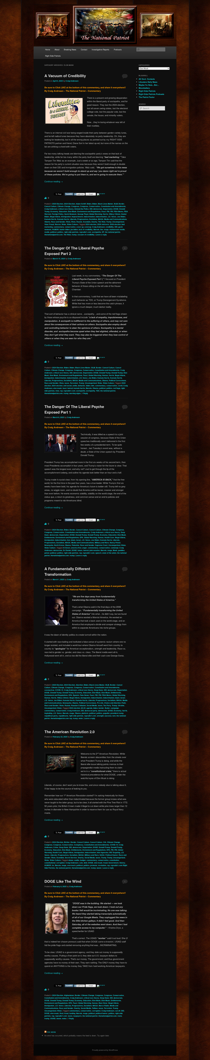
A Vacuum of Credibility (65, 75)
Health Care (109, 537)
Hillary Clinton (114, 214)
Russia (79, 221)
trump (74, 234)
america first (76, 547)
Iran (68, 540)
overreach (71, 865)
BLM (116, 203)
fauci (65, 388)
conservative (70, 227)
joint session (94, 550)
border (101, 708)
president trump (116, 713)
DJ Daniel (67, 550)
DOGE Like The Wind (62, 881)
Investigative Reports (100, 49)
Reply (85, 393)
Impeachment (77, 216)
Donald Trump (105, 372)
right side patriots (71, 232)
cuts (81, 862)
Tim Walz (101, 221)
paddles (121, 550)
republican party (51, 715)
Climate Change (63, 206)
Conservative (94, 206)
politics (60, 232)
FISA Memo (118, 211)
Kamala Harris (50, 219)
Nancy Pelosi (115, 542)
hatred (70, 388)
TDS (97, 390)
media (46, 232)
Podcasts (118, 49)
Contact (84, 49)
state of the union (109, 553)
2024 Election (69, 203)
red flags (116, 388)
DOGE (115, 209)
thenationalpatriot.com (53, 234)
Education (63, 211)
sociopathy (90, 390)
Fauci (103, 211)
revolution (102, 865)
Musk (115, 550)
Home (47, 49)
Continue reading (53, 181)
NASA (102, 855)
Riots (68, 221)
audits (76, 860)
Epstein (76, 695)
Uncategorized (118, 221)
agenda (89, 708)
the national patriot (112, 232)
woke (81, 718)
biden (88, 385)
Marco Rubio (104, 1005)
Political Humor (111, 855)
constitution (114, 860)
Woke (64, 224)
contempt (114, 547)
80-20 (83, 708)
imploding (48, 713)
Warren (58, 224)
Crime (55, 847)
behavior (81, 385)
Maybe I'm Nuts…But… (149, 85)
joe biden (74, 229)
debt (85, 862)
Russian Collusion (78, 705)
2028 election (115, 224)
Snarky (94, 221)
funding (72, 1013)
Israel (78, 540)
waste (99, 868)
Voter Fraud (49, 224)
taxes (67, 383)
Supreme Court (101, 545)
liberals (96, 229)
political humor (102, 1013)
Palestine (75, 545)
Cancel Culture (50, 206)
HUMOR (55, 229)
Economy (54, 211)
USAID (53, 1018)
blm (92, 385)
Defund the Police (81, 209)
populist (106, 713)
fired (61, 1013)
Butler (107, 708)
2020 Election (57, 203)
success (108, 715)
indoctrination (89, 216)
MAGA (100, 219)
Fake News (84, 695)
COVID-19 (59, 690)
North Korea (59, 545)
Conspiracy (78, 844)
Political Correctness (117, 380)
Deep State (98, 690)
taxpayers (77, 1016)
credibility (110, 227)
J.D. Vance (112, 216)
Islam (73, 540)
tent (114, 715)
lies (101, 229)
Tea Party (107, 705)
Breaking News (70, 49)
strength (100, 715)
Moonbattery (144, 88)
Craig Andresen (72, 81)
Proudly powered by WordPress (105, 1050)
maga (106, 229)
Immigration (66, 216)
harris (124, 710)
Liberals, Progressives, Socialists (83, 219)
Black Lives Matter (105, 203)
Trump (108, 221)
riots (57, 390)
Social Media (92, 705)
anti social (67, 385)
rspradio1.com (85, 232)
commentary (59, 227)
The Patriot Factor (147, 97)
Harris (105, 214)
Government (113, 862)
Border (121, 203)
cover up (80, 227)
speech (98, 553)
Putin (124, 703)
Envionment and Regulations (89, 211)
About (57, 49)
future (80, 550)
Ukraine (121, 705)
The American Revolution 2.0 (69, 731)
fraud (105, 862)
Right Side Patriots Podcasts (151, 94)
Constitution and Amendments (113, 206)
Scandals (87, 221)
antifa (75, 385)
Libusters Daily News (148, 82)
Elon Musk (72, 211)
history (122, 862)
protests (93, 865)
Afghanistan (69, 995)
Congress (75, 206)
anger (84, 547)
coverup (87, 227)
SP (103, 232)
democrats (97, 209)
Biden (89, 203)
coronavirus (49, 690)
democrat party (91, 710)
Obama (47, 221)
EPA (81, 537)
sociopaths (96, 232)
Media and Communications (115, 219)
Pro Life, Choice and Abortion (109, 703)
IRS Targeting (114, 852)
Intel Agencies (102, 852)
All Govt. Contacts (147, 79)
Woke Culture (72, 224)
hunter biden (65, 229)
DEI (91, 209)
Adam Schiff (81, 203)
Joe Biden (121, 216)
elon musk (57, 388)
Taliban (95, 1008)
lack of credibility (86, 229)
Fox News (51, 1032)
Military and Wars (102, 542)
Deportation (108, 209)
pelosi (46, 553)
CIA (104, 842)
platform (85, 713)
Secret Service (71, 857)
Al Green (66, 547)
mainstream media (117, 229)
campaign (115, 708)
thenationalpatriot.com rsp (61, 718)
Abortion (79, 685)
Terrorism (74, 383)
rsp (61, 390)
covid (120, 385)
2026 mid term (103, 224)
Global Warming (95, 214)
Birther (67, 842)
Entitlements (49, 537)
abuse (70, 860)
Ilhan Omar (103, 1003)
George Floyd (82, 214)
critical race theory (66, 209)
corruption (60, 862)
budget (83, 860)
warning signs (75, 393)
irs (53, 865)
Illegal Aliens (55, 216)
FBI (108, 211)
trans (120, 1016)
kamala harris (79, 388)
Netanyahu (48, 545)
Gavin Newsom (70, 214)
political (53, 232)
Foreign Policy (57, 214)
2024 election (91, 224)
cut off (117, 1010)
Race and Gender (58, 221)
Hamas (105, 375)
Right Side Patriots (53, 55)
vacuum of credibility (85, 234)
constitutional (49, 862)
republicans (63, 715)
